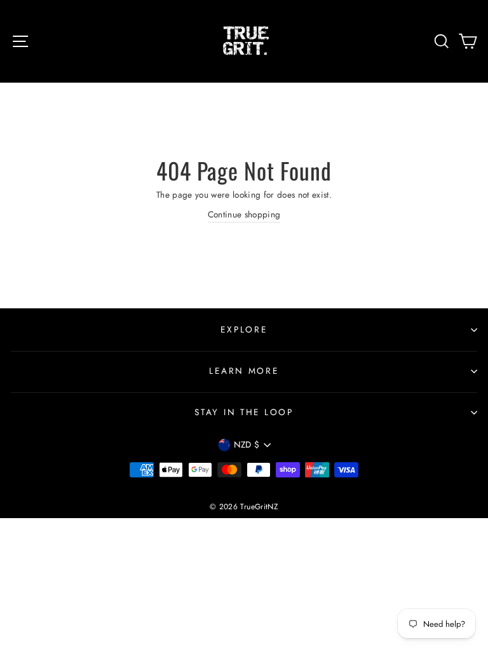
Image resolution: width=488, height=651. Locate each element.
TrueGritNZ (259, 506)
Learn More (243, 370)
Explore (243, 329)
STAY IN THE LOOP (244, 412)
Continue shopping (244, 214)
